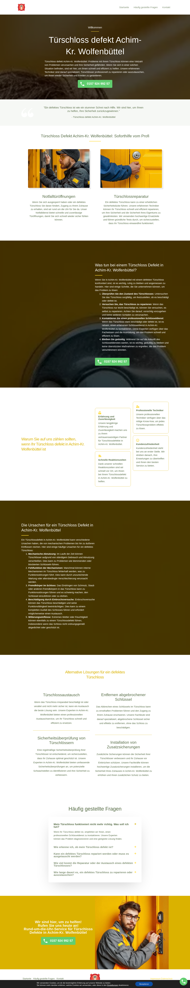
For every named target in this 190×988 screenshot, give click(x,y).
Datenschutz (167, 979)
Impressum (155, 979)
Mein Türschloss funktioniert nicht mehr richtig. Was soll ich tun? (91, 825)
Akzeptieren (144, 984)
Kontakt (166, 7)
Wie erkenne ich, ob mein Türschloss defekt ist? (83, 847)
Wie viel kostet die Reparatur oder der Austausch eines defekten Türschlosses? (93, 864)
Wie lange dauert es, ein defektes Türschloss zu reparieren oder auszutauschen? (93, 873)
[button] (95, 825)
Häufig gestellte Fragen (146, 7)
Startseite (124, 7)
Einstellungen (112, 985)
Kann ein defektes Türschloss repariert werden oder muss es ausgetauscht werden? (91, 855)
